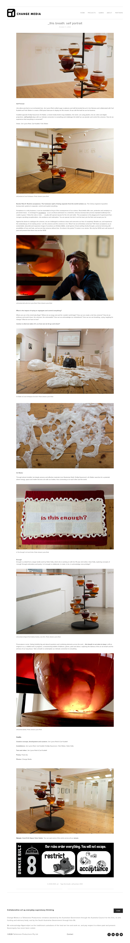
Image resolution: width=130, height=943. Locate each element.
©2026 (10, 934)
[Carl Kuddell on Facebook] (109, 934)
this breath (67, 884)
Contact (70, 934)
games (101, 13)
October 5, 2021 (65, 27)
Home (82, 13)
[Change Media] (121, 934)
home (118, 911)
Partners (119, 13)
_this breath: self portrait (65, 23)
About (109, 13)
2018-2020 (52, 884)
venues (76, 838)
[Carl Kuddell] (113, 934)
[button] (119, 899)
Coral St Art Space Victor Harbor (32, 838)
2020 (81, 884)
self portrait (75, 884)
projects (92, 13)
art (57, 884)
